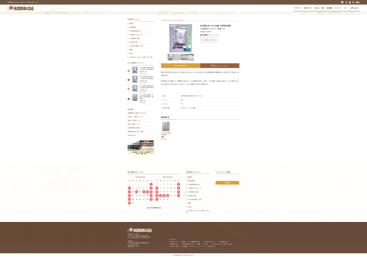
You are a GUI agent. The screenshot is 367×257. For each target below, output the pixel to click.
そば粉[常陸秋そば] (135, 31)
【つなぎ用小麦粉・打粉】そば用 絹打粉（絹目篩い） (146, 96)
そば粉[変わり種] (134, 38)
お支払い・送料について (135, 116)
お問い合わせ (354, 8)
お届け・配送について (134, 120)
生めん (131, 53)
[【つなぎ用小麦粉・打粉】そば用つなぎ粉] (166, 126)
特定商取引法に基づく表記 (136, 131)
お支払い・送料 (319, 8)
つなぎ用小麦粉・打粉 (136, 46)
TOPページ (298, 8)
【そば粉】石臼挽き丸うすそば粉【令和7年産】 (147, 68)
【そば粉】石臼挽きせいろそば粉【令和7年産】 (147, 77)
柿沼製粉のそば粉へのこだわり (137, 113)
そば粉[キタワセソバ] (135, 34)
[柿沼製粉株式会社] (20, 8)
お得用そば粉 (133, 42)
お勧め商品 (132, 27)
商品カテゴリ (308, 8)
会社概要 (329, 8)
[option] (181, 38)
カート (346, 8)
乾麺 (130, 49)
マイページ (338, 8)
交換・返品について (134, 124)
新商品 (131, 23)
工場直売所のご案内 (134, 128)
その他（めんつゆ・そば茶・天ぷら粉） (141, 57)
